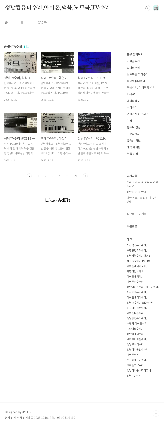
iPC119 (146, 261)
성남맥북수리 (134, 255)
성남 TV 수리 (134, 375)
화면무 (147, 255)
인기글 (143, 214)
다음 (85, 175)
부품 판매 (132, 154)
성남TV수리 (133, 302)
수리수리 (132, 107)
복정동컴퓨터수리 (136, 250)
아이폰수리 (133, 61)
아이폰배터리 (134, 276)
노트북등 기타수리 (137, 74)
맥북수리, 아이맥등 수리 (141, 87)
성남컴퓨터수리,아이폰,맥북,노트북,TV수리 (57, 8)
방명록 (42, 22)
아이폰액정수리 (135, 365)
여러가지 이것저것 (137, 114)
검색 (147, 8)
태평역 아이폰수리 (137, 323)
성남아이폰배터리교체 (139, 370)
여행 (129, 121)
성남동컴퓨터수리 (136, 318)
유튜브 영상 (134, 127)
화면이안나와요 (135, 271)
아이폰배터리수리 (136, 297)
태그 (23, 22)
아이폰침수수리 (135, 282)
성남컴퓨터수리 (136, 81)
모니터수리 (133, 68)
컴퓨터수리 (152, 287)
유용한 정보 (134, 140)
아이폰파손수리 (135, 313)
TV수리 (131, 94)
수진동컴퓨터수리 (136, 360)
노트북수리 (148, 302)
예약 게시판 (134, 147)
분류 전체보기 (135, 54)
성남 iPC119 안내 (136, 192)
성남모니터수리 (135, 344)
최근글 (131, 214)
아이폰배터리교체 (136, 266)
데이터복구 (133, 101)
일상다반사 (133, 134)
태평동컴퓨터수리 (136, 292)
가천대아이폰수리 (136, 339)
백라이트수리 (134, 328)
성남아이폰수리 (135, 287)
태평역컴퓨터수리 (136, 245)
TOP (156, 413)
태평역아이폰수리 (136, 308)
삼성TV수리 (133, 261)
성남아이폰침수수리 (137, 349)
